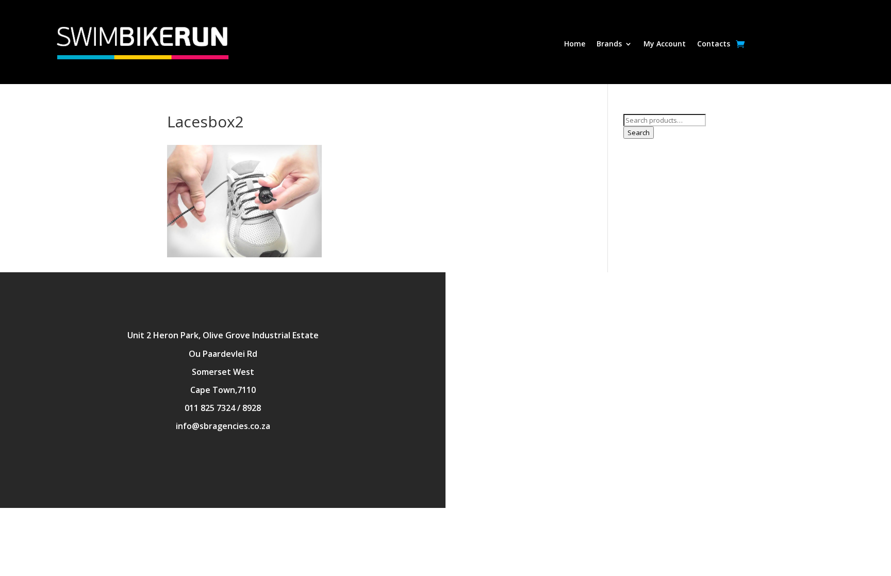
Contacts (713, 44)
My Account (665, 44)
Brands (609, 44)
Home (574, 44)
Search (639, 132)
